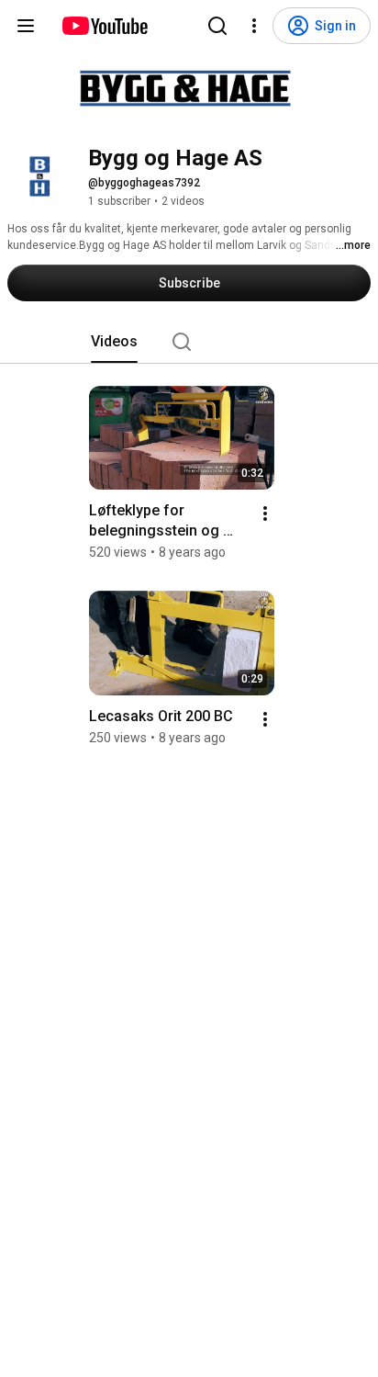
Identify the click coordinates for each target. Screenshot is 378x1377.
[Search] (217, 26)
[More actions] (265, 513)
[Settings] (254, 26)
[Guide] (26, 26)
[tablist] (189, 342)
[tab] (114, 342)
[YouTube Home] (104, 25)
